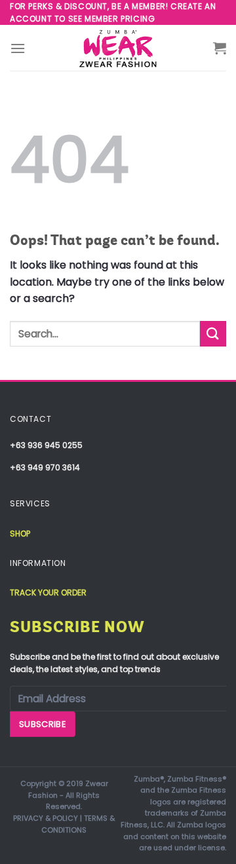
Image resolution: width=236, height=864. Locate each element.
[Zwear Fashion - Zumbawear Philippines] (118, 47)
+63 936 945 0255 (46, 445)
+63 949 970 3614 (45, 467)
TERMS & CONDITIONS (78, 824)
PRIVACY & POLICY (45, 818)
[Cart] (219, 47)
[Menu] (18, 48)
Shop (20, 533)
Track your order (48, 592)
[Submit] (213, 334)
